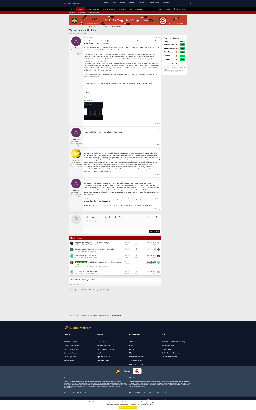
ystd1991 (77, 273)
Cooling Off (76, 392)
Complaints (141, 2)
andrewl (73, 33)
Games (114, 2)
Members (122, 9)
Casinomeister (134, 334)
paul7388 (77, 257)
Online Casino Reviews (71, 345)
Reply (158, 123)
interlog (154, 244)
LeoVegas (167, 56)
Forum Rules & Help (93, 12)
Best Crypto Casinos (71, 353)
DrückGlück (168, 59)
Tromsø (80, 166)
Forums (131, 2)
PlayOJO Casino (169, 52)
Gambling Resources (94, 392)
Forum (131, 345)
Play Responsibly (136, 9)
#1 (159, 37)
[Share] (156, 37)
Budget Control (67, 392)
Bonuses (122, 2)
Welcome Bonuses (103, 360)
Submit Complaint (92, 9)
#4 (159, 179)
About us (132, 342)
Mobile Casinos (69, 360)
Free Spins (100, 353)
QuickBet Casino (169, 48)
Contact (132, 349)
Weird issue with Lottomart (85, 255)
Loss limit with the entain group (87, 271)
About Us (166, 2)
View (182, 44)
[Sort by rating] (184, 41)
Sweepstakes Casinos (71, 349)
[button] (116, 9)
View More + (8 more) (174, 64)
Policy (164, 334)
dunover (154, 257)
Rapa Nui (79, 54)
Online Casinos (94, 245)
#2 (159, 128)
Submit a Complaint (135, 360)
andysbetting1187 (151, 264)
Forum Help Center (168, 345)
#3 (159, 149)
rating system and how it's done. (174, 68)
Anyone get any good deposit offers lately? (92, 242)
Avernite (77, 251)
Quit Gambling (83, 392)
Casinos (105, 2)
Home (72, 9)
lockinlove (78, 245)
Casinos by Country (70, 357)
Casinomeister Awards (136, 357)
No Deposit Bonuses (103, 345)
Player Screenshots (108, 9)
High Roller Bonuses (103, 357)
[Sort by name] (169, 41)
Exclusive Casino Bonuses (105, 349)
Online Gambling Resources (171, 353)
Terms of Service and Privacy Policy (173, 342)
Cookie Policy (166, 349)
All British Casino (169, 44)
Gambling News (154, 2)
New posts (72, 12)
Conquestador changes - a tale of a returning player (95, 249)
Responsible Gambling (169, 357)
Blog (130, 353)
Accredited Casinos (70, 342)
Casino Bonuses (102, 342)
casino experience (103, 267)
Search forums (81, 12)
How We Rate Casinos (136, 364)
